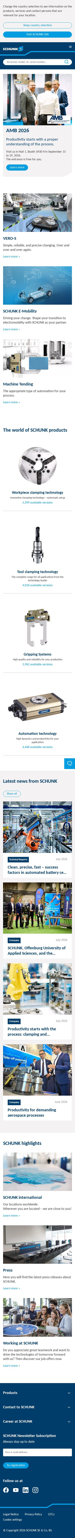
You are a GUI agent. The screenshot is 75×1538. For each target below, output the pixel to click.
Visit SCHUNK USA (37, 34)
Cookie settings (12, 1519)
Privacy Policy (33, 1514)
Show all (12, 793)
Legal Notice (11, 1514)
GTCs (51, 1514)
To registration (16, 1465)
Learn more (17, 167)
